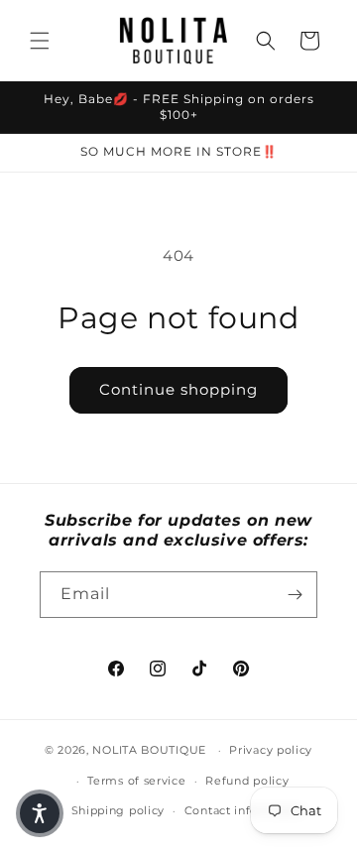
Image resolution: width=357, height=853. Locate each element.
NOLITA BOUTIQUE (149, 750)
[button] (39, 40)
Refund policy (247, 781)
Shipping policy (118, 810)
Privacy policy (270, 750)
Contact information (244, 810)
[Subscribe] (294, 594)
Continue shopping (178, 389)
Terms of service (136, 781)
